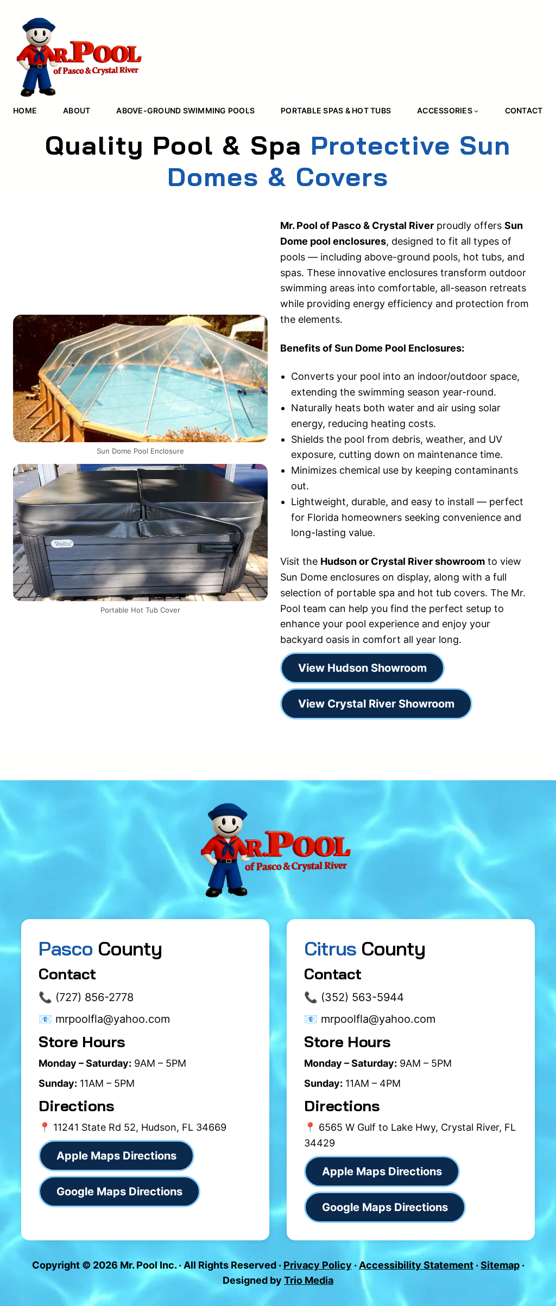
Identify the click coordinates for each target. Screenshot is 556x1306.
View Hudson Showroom (362, 667)
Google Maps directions (119, 1191)
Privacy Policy (317, 1265)
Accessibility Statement (416, 1265)
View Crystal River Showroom (376, 703)
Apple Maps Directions (116, 1155)
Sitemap (500, 1265)
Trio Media (308, 1280)
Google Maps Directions (385, 1207)
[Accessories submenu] (476, 111)
